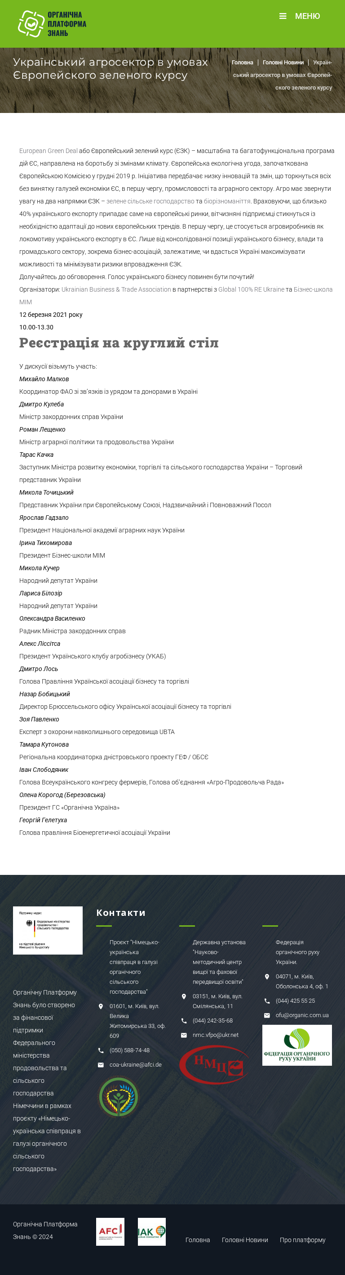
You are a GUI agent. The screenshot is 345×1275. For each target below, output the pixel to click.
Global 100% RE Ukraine (251, 289)
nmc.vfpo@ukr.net (216, 1035)
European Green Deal (48, 150)
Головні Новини (283, 62)
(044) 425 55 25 (295, 1000)
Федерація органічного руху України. (297, 952)
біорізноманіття (227, 201)
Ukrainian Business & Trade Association (116, 289)
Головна (242, 62)
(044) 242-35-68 (213, 1020)
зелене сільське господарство (150, 201)
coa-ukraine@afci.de (136, 1064)
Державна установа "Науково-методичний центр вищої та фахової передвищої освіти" (219, 962)
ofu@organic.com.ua (302, 1015)
